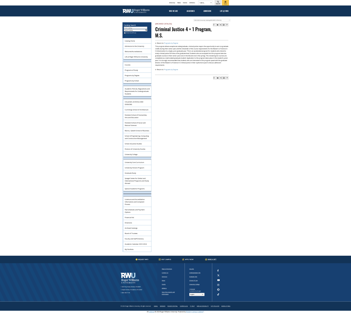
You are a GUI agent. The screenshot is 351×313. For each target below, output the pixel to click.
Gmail (156, 306)
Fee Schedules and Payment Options (135, 211)
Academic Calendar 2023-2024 (136, 244)
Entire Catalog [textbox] (128, 28)
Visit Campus (166, 259)
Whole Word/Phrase (131, 33)
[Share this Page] (220, 24)
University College (131, 154)
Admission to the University (134, 46)
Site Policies (215, 306)
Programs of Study (131, 70)
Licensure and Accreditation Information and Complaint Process (135, 201)
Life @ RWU (224, 11)
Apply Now (189, 259)
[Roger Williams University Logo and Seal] (138, 278)
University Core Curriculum (134, 162)
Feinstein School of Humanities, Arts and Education (136, 116)
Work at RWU (225, 306)
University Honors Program (134, 168)
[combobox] (212, 20)
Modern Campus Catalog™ (195, 312)
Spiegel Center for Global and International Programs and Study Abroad (137, 180)
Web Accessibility (203, 306)
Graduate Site (193, 277)
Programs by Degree (132, 75)
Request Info (143, 259)
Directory (172, 3)
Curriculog (184, 306)
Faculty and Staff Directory (134, 239)
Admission (207, 11)
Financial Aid (129, 217)
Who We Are (173, 11)
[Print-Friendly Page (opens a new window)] (223, 24)
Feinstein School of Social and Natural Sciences (135, 124)
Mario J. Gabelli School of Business (137, 131)
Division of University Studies (135, 149)
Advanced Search (129, 35)
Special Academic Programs (135, 189)
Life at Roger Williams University (136, 57)
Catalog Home (130, 41)
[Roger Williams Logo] (136, 11)
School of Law (193, 280)
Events (185, 3)
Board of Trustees (131, 233)
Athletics (192, 3)
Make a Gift (212, 259)
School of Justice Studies (133, 144)
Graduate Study (130, 173)
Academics (191, 11)
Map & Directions (167, 269)
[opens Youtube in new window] (218, 280)
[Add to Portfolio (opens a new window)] (217, 24)
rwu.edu (191, 269)
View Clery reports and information (168, 293)
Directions (128, 223)
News (179, 3)
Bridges (162, 306)
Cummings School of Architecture (136, 110)
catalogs (151, 312)
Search (218, 4)
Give (225, 4)
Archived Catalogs (131, 228)
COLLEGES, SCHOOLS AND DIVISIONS (134, 103)
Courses (127, 65)
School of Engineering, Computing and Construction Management (137, 137)
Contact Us (165, 273)
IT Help (192, 306)
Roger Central (172, 306)
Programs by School (132, 81)
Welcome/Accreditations (133, 51)
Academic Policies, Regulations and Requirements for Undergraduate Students (137, 91)
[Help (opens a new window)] (226, 24)
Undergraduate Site (194, 273)
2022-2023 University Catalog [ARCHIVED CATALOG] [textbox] (207, 20)
